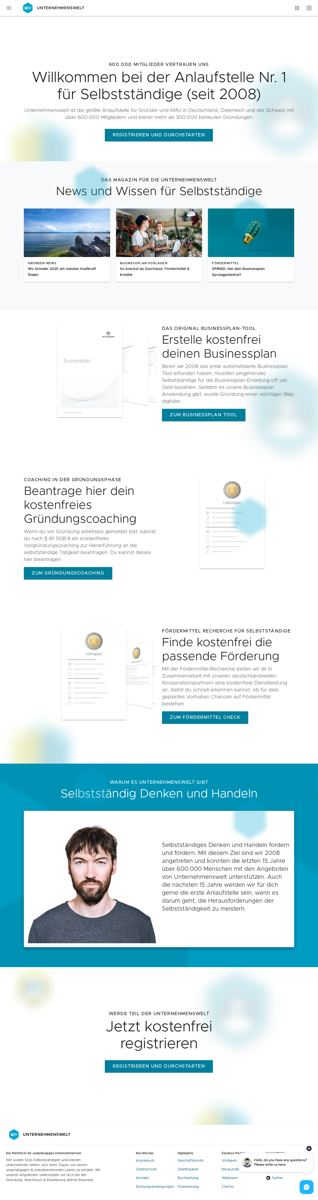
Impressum (145, 1160)
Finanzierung (188, 1187)
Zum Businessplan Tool (204, 415)
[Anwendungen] (297, 8)
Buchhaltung (188, 1178)
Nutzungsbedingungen (155, 1187)
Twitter (277, 1178)
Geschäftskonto (191, 1160)
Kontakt (142, 1178)
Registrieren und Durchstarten (159, 135)
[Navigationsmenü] (9, 8)
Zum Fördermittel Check (205, 717)
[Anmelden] (309, 8)
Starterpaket (188, 1169)
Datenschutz (146, 1169)
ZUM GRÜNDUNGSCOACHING (68, 573)
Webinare (230, 1178)
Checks (228, 1187)
